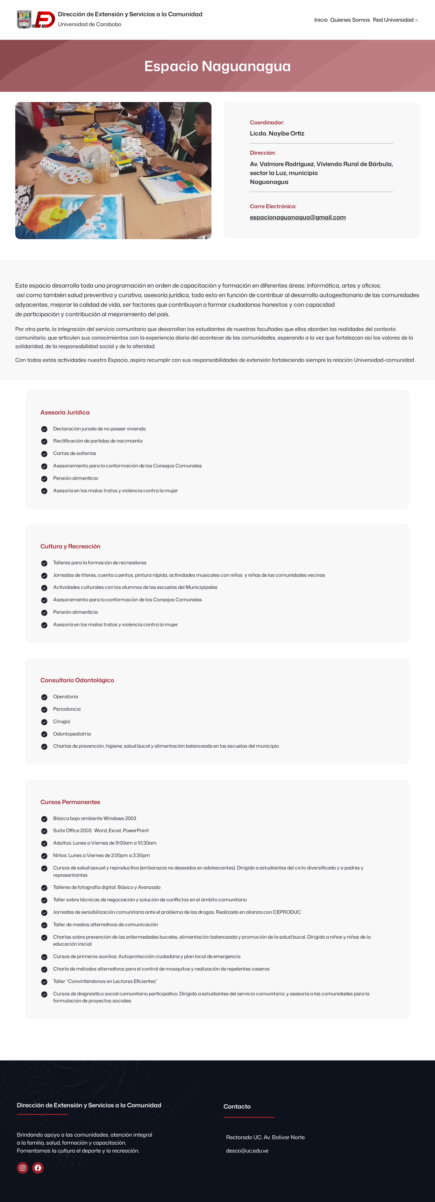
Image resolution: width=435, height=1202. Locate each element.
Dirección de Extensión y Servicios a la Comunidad (130, 14)
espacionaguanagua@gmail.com (298, 217)
